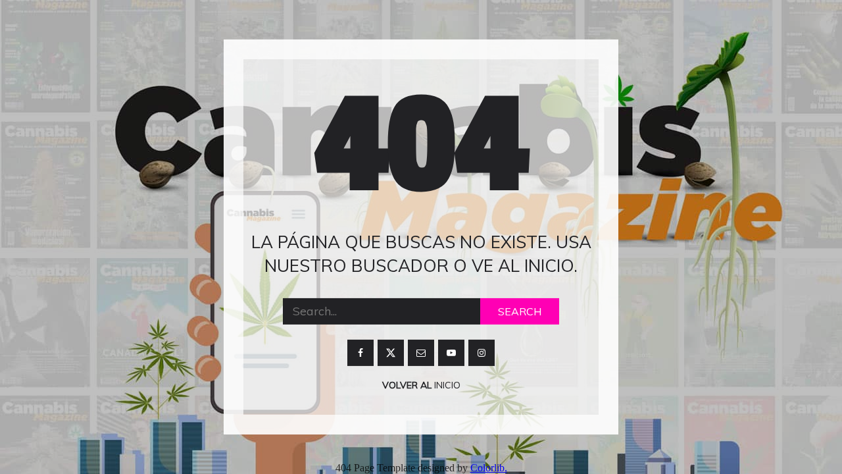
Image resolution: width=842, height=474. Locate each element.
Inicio (446, 385)
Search (519, 311)
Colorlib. (488, 467)
